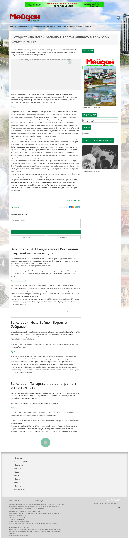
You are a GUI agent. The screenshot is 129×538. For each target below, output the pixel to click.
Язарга (46, 232)
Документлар (20, 489)
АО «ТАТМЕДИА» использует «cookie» (21, 529)
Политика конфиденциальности (19, 535)
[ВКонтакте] (70, 207)
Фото (65, 26)
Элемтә (88, 26)
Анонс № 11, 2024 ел (91, 107)
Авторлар (51, 26)
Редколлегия (39, 26)
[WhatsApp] (76, 207)
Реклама (79, 26)
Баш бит (13, 26)
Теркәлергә (63, 237)
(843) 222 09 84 (115, 503)
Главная (18, 458)
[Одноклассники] (73, 207)
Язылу (59, 26)
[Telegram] (78, 207)
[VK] (118, 18)
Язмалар (16, 207)
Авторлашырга (27, 237)
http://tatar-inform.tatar (74, 200)
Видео (72, 26)
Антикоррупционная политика (19, 527)
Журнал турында (25, 26)
